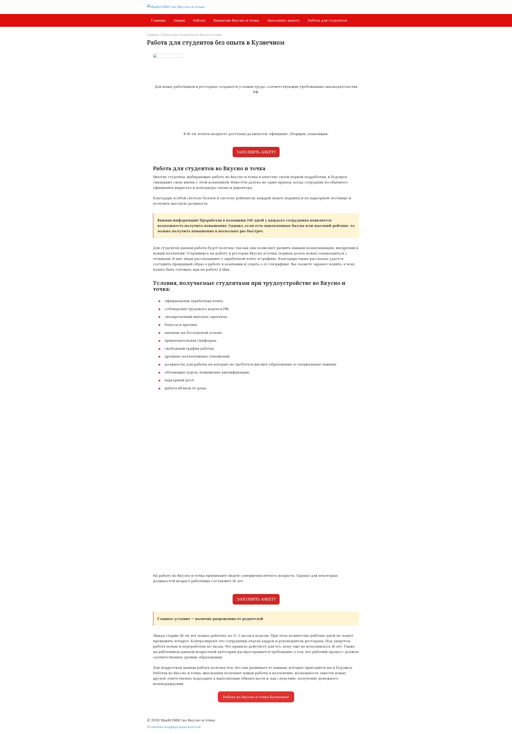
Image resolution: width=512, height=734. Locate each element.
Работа (199, 20)
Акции (179, 20)
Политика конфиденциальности (174, 727)
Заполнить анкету (283, 20)
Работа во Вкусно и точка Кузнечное (256, 697)
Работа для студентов (327, 20)
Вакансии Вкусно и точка (236, 20)
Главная (158, 20)
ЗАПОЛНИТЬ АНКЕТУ (256, 152)
